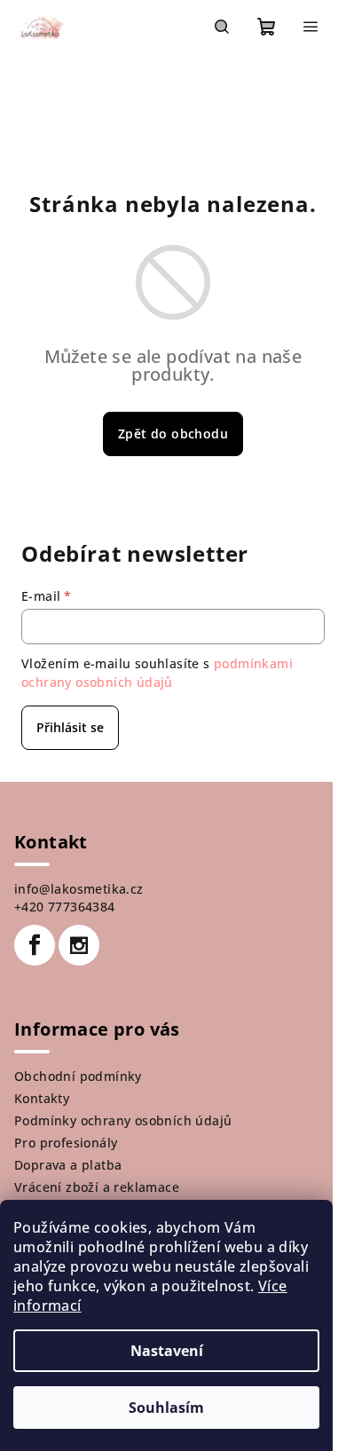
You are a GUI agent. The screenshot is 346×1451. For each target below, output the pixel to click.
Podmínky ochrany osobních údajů (123, 1120)
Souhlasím (166, 1407)
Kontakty (41, 1098)
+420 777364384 (64, 906)
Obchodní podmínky (78, 1076)
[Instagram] (79, 945)
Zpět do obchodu (173, 433)
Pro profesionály (65, 1142)
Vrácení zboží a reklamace (96, 1187)
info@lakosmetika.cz (79, 888)
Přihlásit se (70, 727)
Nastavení (166, 1350)
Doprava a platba (68, 1164)
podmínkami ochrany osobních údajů (157, 672)
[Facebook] (34, 945)
